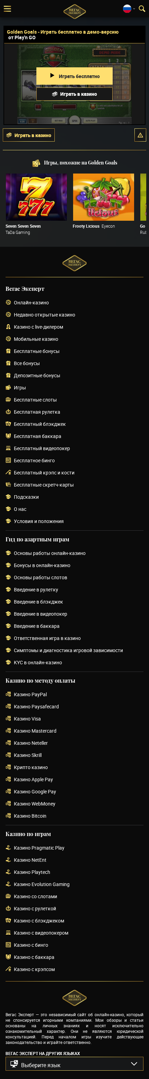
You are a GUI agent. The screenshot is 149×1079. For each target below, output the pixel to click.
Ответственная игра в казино (47, 638)
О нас (20, 509)
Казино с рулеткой (35, 908)
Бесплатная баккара (37, 436)
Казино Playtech (32, 872)
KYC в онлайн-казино (38, 662)
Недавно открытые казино (44, 315)
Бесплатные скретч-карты (44, 485)
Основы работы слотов (40, 577)
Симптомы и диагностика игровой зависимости (68, 650)
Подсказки (26, 497)
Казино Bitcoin (30, 816)
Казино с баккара (34, 957)
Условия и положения (39, 521)
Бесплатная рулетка (37, 412)
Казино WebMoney (34, 804)
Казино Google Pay (35, 792)
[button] (140, 135)
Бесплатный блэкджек (40, 424)
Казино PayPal (30, 694)
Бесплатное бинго (34, 460)
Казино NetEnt (30, 860)
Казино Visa (27, 719)
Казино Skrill (28, 755)
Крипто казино (31, 767)
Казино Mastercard (35, 731)
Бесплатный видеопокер (42, 448)
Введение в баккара (37, 626)
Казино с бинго (31, 945)
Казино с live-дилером (38, 327)
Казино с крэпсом (34, 969)
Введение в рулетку (36, 590)
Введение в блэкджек (38, 602)
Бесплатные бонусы (37, 351)
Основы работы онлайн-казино (50, 553)
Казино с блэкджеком (39, 921)
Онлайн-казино (31, 303)
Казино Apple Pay (33, 779)
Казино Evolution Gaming (42, 884)
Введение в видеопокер (40, 614)
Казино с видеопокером (41, 933)
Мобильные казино (36, 339)
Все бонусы (27, 363)
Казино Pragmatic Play (39, 848)
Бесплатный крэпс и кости (44, 473)
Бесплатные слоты (35, 400)
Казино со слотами (35, 896)
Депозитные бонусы (37, 375)
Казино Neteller (31, 743)
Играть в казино (78, 94)
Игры (20, 388)
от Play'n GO (22, 37)
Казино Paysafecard (36, 706)
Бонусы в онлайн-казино (42, 565)
